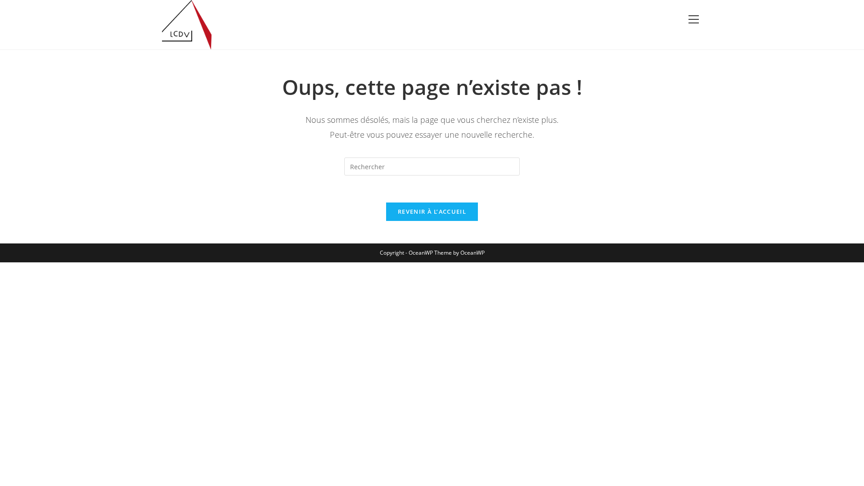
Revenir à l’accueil (432, 211)
